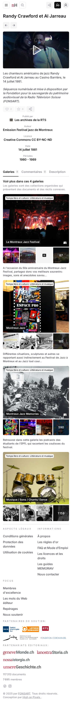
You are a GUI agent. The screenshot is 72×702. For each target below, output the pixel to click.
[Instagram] (10, 686)
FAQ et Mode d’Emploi (52, 548)
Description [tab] (57, 172)
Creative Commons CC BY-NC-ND (28, 139)
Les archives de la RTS (30, 120)
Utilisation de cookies (18, 552)
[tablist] (36, 172)
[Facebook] (5, 686)
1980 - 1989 (28, 159)
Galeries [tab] (10, 172)
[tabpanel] (36, 350)
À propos (43, 536)
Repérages (10, 609)
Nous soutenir (13, 614)
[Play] (36, 50)
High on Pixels (32, 697)
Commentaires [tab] (33, 172)
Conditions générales (18, 536)
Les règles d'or (47, 542)
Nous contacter (48, 574)
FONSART (24, 693)
